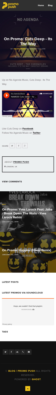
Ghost (36, 379)
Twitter (36, 132)
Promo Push (20, 49)
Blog (50, 5)
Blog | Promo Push (22, 370)
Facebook (27, 128)
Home (41, 5)
